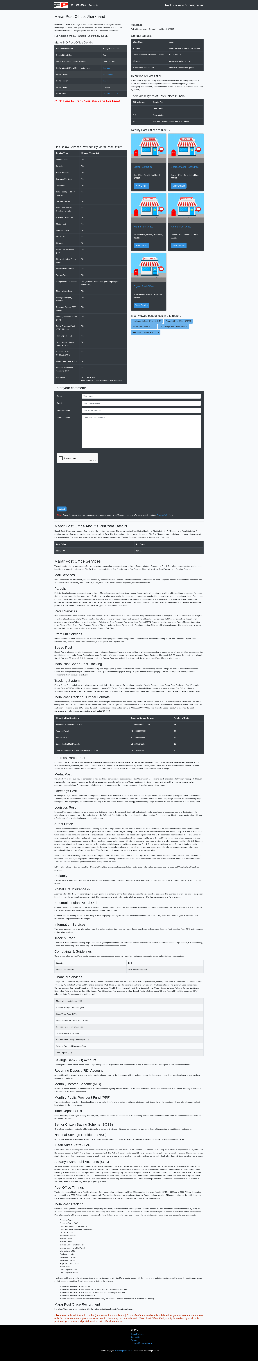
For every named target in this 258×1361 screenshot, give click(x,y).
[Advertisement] (90, 123)
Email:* (60, 403)
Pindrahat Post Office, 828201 (178, 321)
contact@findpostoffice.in (141, 1343)
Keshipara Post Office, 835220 (146, 332)
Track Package (137, 1334)
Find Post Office (77, 5)
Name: (60, 396)
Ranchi (106, 81)
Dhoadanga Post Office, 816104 (173, 327)
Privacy (134, 1340)
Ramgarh (107, 68)
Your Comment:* (64, 417)
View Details (141, 186)
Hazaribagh (108, 74)
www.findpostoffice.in (123, 1350)
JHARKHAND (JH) (111, 94)
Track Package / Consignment (184, 5)
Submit (62, 509)
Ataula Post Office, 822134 (144, 327)
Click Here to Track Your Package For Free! (87, 101)
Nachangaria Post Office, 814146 (147, 321)
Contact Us (93, 5)
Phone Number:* (64, 410)
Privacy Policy (162, 515)
